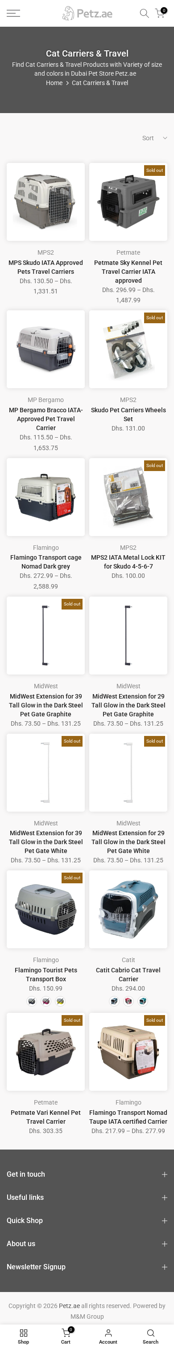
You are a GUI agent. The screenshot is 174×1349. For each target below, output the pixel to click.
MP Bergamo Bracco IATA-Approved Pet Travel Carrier (46, 418)
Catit (128, 959)
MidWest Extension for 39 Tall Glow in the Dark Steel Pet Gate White (46, 841)
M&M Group (87, 1316)
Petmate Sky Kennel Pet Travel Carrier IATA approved (128, 271)
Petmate (128, 252)
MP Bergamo (46, 399)
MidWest (46, 686)
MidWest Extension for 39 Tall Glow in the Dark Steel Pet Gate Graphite (46, 705)
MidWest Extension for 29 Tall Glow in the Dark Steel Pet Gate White (128, 841)
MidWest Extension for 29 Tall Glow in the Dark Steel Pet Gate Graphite (128, 705)
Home (54, 82)
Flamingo (46, 547)
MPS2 (45, 252)
